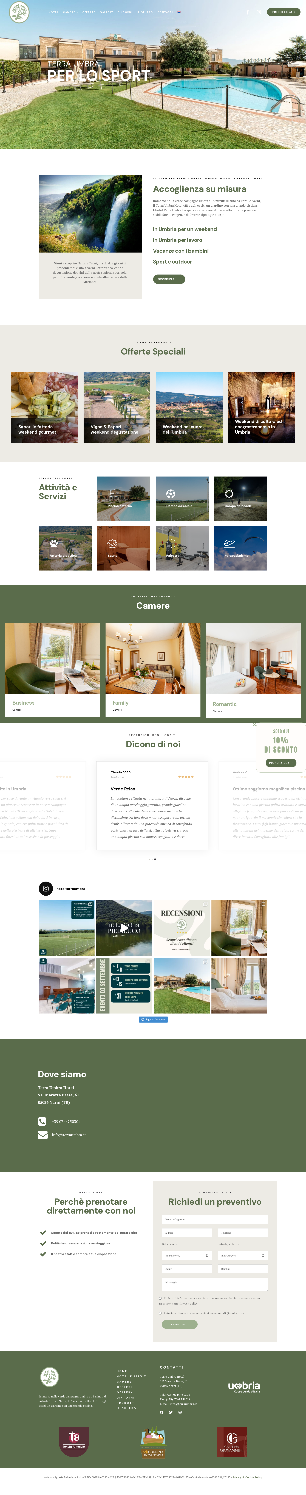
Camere (69, 12)
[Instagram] (259, 12)
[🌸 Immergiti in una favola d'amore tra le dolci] (239, 986)
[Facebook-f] (248, 12)
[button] (284, 12)
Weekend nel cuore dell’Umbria (183, 429)
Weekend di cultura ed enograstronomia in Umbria (258, 427)
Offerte (89, 12)
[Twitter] (171, 1412)
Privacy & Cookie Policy (247, 1477)
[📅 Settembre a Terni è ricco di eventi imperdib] (124, 986)
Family (20, 702)
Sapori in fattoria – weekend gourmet (37, 429)
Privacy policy (188, 1303)
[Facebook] (161, 1412)
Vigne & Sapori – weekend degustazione (114, 429)
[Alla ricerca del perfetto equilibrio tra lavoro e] (239, 928)
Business (224, 702)
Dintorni (125, 12)
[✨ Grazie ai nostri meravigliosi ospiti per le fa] (182, 928)
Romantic (125, 704)
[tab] (210, 229)
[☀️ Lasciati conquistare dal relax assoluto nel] (182, 986)
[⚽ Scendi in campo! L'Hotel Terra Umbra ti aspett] (67, 928)
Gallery (106, 12)
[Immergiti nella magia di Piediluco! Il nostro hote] (124, 928)
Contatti (165, 12)
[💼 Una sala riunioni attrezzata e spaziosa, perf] (67, 986)
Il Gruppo (145, 12)
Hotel (54, 12)
